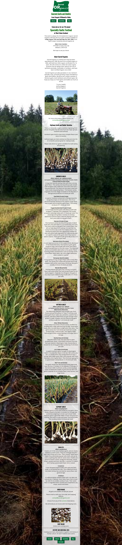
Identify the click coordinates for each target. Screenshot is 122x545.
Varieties (61, 21)
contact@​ (61, 120)
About (53, 21)
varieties (64, 501)
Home (49, 539)
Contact (61, 542)
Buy (69, 21)
